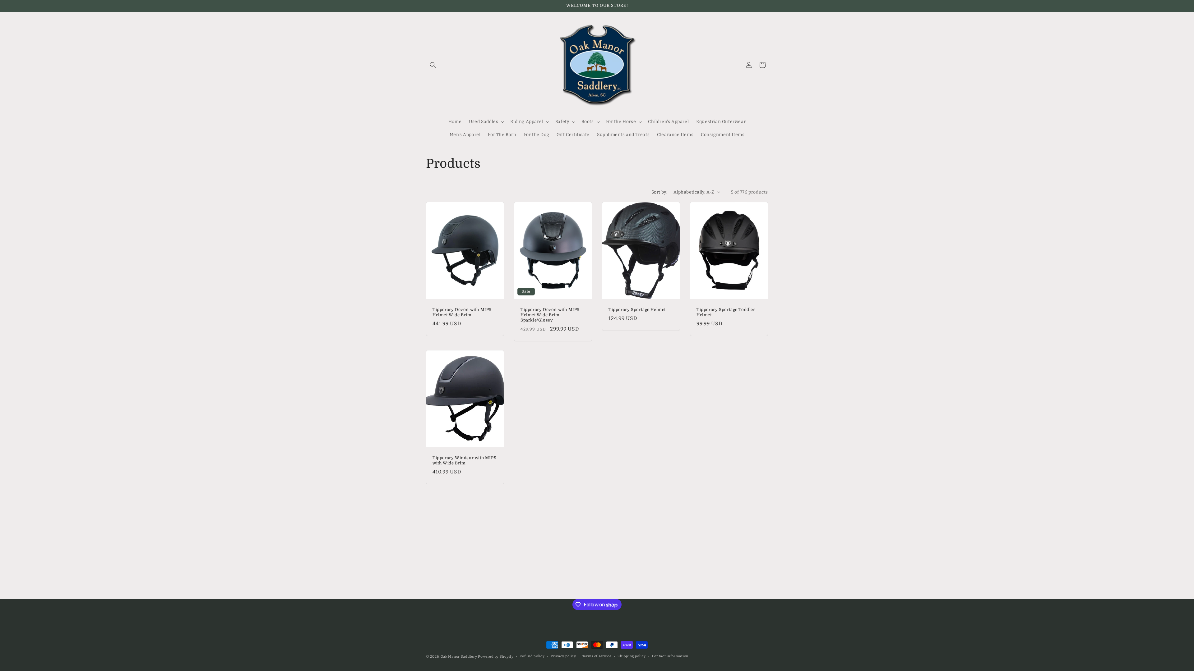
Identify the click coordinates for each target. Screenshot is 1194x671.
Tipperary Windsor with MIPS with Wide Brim (464, 460)
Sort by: (659, 192)
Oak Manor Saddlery (459, 657)
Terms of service (597, 656)
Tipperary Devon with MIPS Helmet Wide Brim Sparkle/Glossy (550, 314)
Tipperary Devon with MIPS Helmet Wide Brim (462, 312)
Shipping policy (632, 656)
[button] (433, 65)
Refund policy (532, 656)
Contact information (670, 656)
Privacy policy (563, 656)
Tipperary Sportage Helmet (637, 309)
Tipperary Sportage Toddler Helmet (725, 312)
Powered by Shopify (496, 657)
